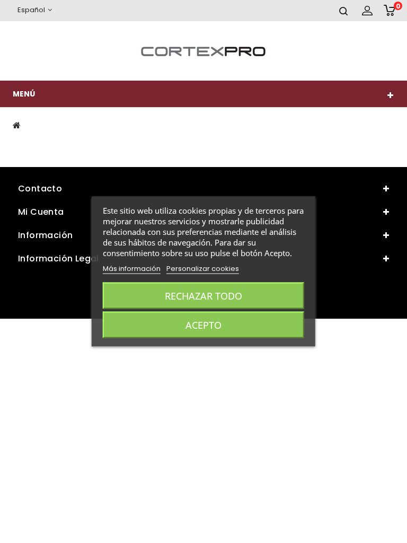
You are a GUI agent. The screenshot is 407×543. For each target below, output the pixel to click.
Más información (132, 269)
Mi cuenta (41, 212)
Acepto (203, 325)
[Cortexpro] (203, 51)
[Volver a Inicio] (17, 125)
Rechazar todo (203, 296)
